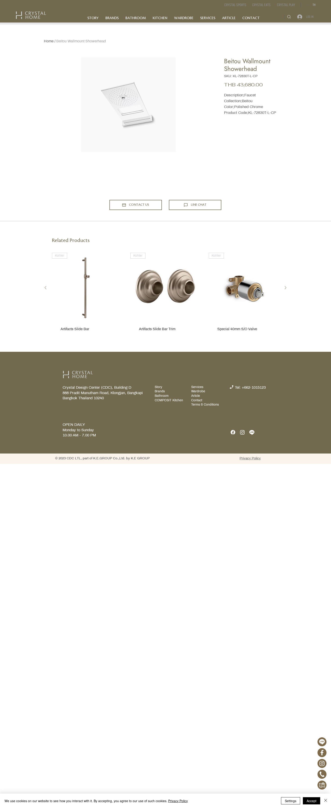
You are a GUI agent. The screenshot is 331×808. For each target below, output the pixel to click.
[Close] (325, 800)
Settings (290, 801)
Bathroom (162, 395)
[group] (165, 299)
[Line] (252, 432)
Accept (311, 801)
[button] (261, 4)
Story (159, 387)
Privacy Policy (178, 801)
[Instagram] (242, 432)
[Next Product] (285, 287)
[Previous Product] (45, 287)
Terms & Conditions (205, 404)
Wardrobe (198, 391)
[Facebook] (233, 432)
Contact (196, 400)
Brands (160, 391)
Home (49, 41)
